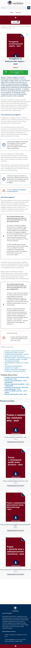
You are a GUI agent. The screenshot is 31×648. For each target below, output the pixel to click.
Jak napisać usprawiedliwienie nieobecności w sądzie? (13, 367)
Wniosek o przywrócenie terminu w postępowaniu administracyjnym (15, 351)
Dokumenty (10, 26)
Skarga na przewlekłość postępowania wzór (16, 190)
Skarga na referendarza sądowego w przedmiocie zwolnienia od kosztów (15, 370)
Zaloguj (11, 12)
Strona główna (4, 26)
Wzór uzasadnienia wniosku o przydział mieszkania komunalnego (16, 360)
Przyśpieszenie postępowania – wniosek (16, 354)
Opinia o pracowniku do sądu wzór (15, 356)
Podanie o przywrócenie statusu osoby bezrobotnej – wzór (17, 378)
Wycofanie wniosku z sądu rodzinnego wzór (17, 357)
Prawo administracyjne (19, 26)
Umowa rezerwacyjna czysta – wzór (16, 394)
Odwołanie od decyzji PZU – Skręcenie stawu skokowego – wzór (16, 388)
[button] (15, 17)
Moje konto (18, 12)
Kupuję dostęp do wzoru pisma (15, 442)
